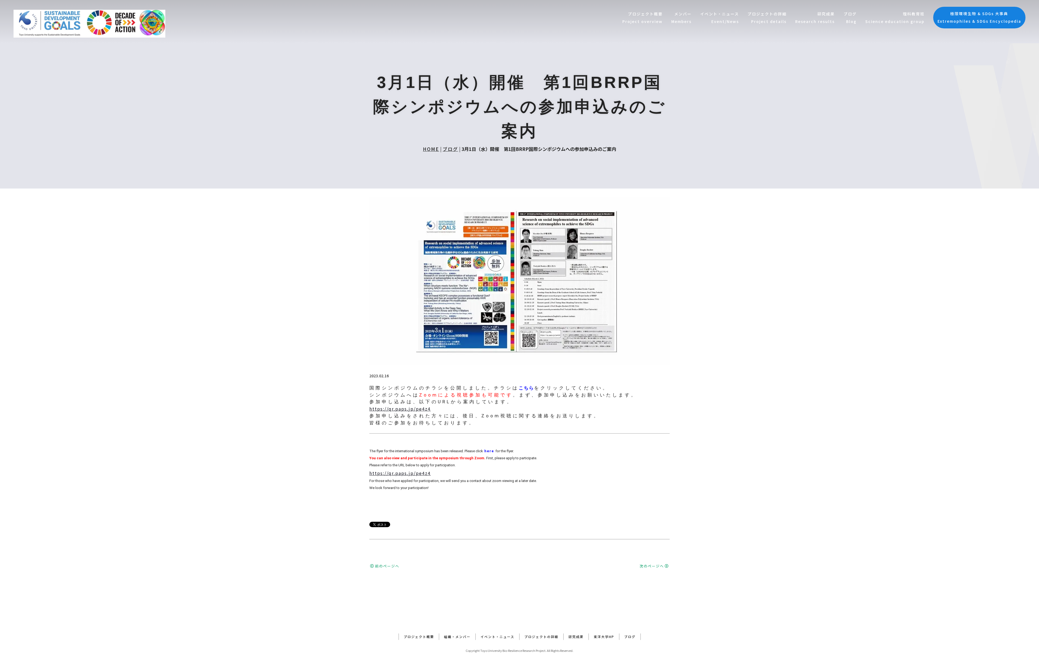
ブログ (450, 149)
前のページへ (387, 566)
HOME (431, 149)
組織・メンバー (457, 636)
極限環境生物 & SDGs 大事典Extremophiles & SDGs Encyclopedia (979, 17)
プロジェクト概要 (419, 636)
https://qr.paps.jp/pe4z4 (400, 408)
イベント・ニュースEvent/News (719, 17)
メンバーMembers (681, 17)
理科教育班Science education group (895, 17)
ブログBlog (850, 17)
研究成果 (576, 636)
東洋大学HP (604, 636)
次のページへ (652, 566)
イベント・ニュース (497, 636)
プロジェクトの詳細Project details (767, 17)
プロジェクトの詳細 (541, 636)
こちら (526, 388)
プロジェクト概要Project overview (642, 17)
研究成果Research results (815, 17)
